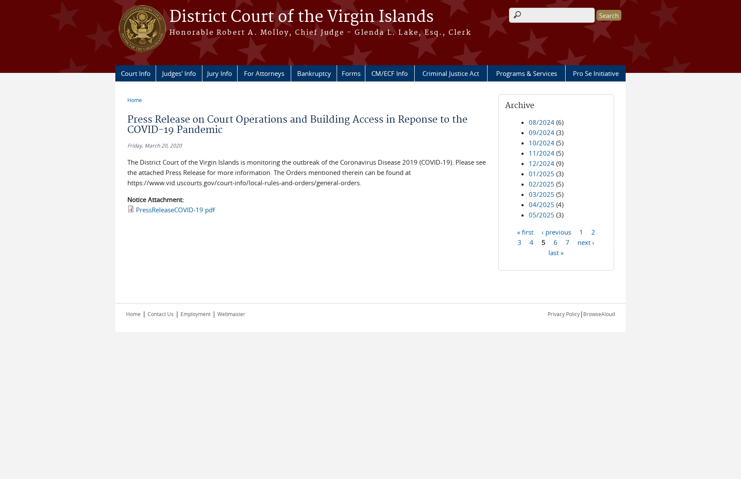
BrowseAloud (599, 313)
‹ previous (556, 231)
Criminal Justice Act (450, 73)
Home (134, 99)
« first (525, 231)
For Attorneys (264, 73)
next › (586, 242)
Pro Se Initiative (596, 73)
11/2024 (541, 153)
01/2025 (541, 173)
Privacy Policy (564, 313)
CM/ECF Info (389, 73)
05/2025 (541, 215)
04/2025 (541, 204)
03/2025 (541, 194)
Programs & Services (526, 73)
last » (555, 252)
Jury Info (219, 73)
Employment (196, 313)
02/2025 (541, 184)
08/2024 (541, 122)
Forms (351, 73)
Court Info (136, 73)
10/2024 (541, 143)
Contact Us (161, 313)
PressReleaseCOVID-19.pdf (175, 209)
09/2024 (541, 132)
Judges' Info (179, 73)
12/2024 (541, 163)
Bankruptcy (314, 73)
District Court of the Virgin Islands (301, 17)
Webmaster (231, 313)
